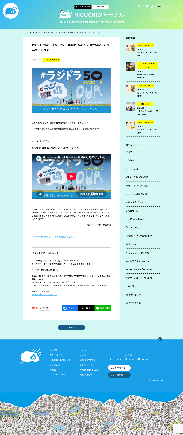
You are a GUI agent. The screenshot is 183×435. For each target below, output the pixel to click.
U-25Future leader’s (136, 219)
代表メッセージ (56, 355)
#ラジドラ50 (132, 168)
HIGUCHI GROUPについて (60, 360)
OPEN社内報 (132, 210)
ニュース (83, 350)
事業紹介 (53, 370)
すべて (129, 152)
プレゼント (84, 355)
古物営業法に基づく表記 (89, 370)
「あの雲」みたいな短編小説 (139, 235)
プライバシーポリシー (88, 365)
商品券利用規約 (86, 374)
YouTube (144, 359)
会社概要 (53, 350)
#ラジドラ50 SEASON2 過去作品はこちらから (53, 237)
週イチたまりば (133, 302)
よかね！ (44, 308)
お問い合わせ (120, 368)
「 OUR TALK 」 (132, 227)
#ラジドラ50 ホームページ (44, 294)
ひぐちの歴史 (55, 365)
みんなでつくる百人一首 (137, 260)
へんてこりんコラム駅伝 (137, 252)
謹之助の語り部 (133, 294)
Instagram (132, 359)
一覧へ (71, 327)
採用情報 (120, 375)
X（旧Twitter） (118, 359)
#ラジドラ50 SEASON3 (137, 185)
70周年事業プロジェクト (138, 202)
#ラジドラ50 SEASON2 (137, 177)
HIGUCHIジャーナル (37, 32)
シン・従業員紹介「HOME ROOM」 (142, 269)
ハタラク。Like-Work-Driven (139, 277)
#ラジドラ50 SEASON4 (137, 193)
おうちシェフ (132, 244)
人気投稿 (130, 160)
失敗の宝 (130, 286)
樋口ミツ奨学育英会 (87, 360)
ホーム (25, 32)
